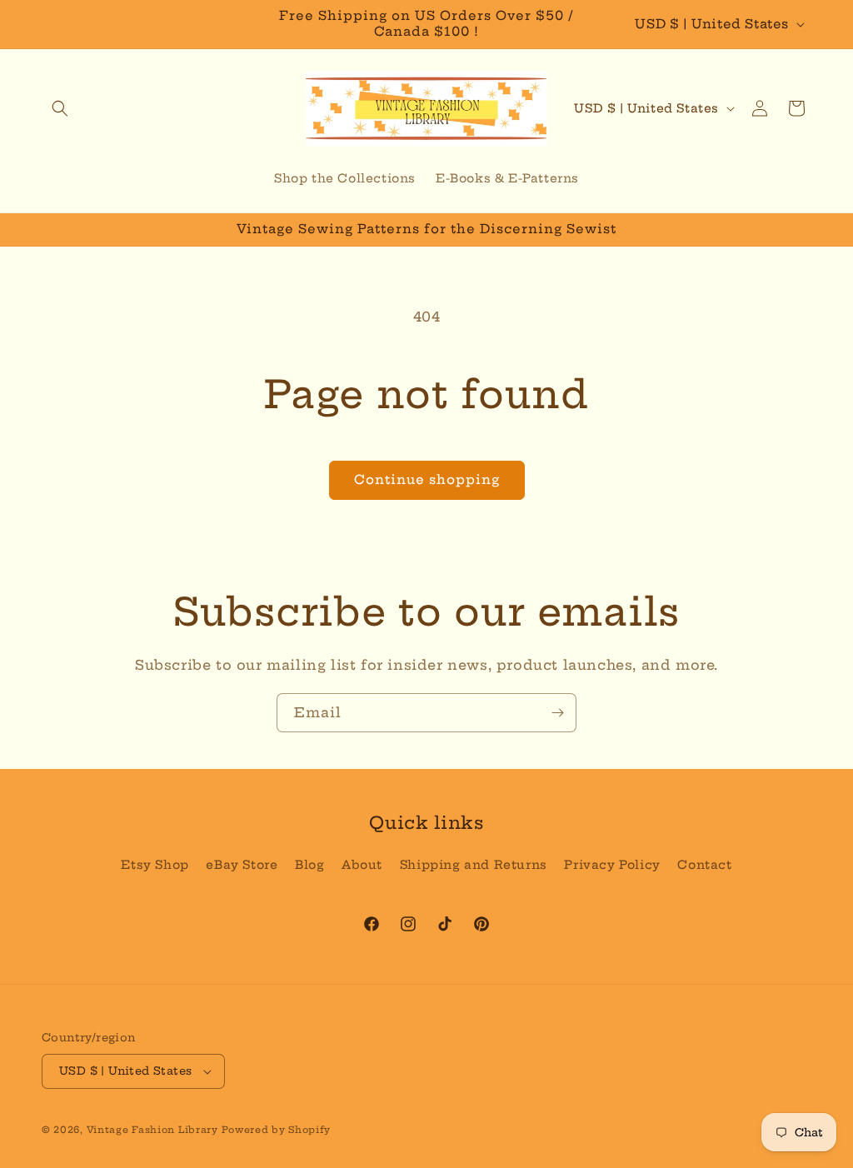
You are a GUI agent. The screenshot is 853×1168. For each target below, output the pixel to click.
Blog (309, 864)
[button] (60, 108)
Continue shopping (427, 479)
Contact (704, 864)
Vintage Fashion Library (152, 1130)
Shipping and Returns (473, 864)
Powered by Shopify (276, 1130)
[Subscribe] (557, 712)
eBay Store (241, 864)
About (362, 864)
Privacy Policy (612, 864)
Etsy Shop (154, 864)
